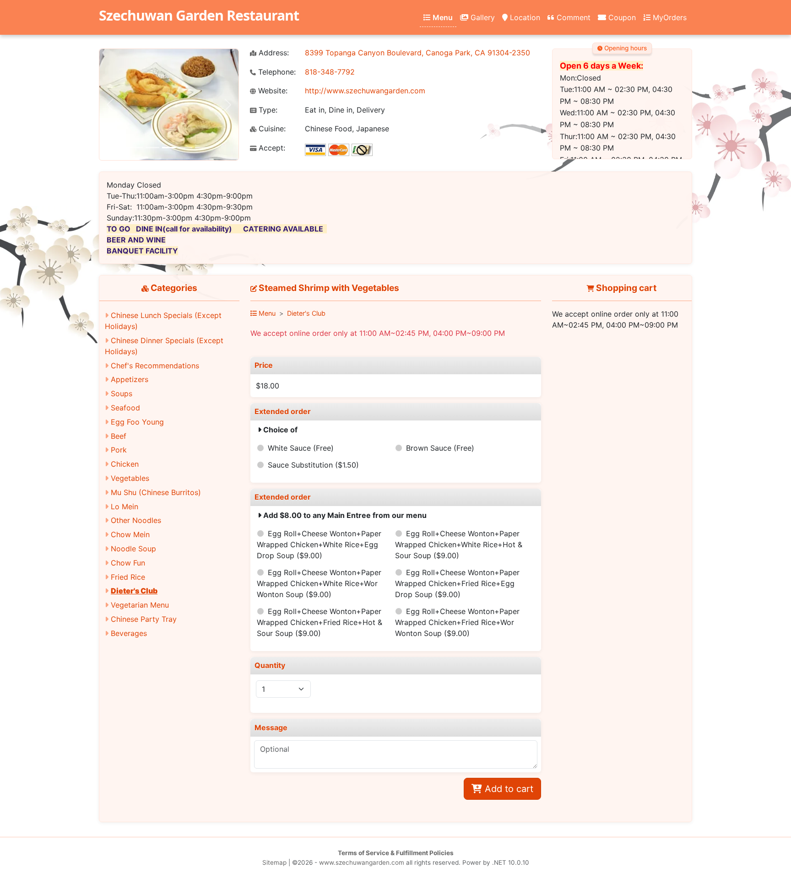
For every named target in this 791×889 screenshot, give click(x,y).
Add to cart (507, 788)
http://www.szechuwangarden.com (365, 90)
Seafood (125, 407)
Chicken (125, 464)
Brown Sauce (440, 448)
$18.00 (267, 385)
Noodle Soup (133, 548)
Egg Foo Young (137, 421)
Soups (121, 393)
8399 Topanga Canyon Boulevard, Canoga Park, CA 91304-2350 (417, 52)
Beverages (129, 633)
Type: (266, 110)
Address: (272, 52)
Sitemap (274, 862)
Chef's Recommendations (155, 365)
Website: (271, 90)
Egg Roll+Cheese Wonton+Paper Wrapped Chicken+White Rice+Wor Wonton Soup (319, 583)
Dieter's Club (134, 590)
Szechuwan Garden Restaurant (199, 15)
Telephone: (276, 72)
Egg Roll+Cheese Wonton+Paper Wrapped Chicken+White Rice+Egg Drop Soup (319, 544)
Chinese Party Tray (144, 619)
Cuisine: (271, 128)
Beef (118, 436)
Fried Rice (128, 577)
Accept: (270, 148)
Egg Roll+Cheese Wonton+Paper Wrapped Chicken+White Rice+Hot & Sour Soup (458, 544)
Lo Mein (124, 506)
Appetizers (129, 379)
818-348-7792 (330, 71)
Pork (119, 449)
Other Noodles (136, 520)
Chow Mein (130, 534)
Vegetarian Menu (140, 604)
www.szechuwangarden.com (361, 862)
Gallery (481, 17)
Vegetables (130, 478)
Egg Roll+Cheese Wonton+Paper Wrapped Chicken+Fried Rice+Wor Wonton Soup (457, 622)
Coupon (621, 17)
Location (524, 17)
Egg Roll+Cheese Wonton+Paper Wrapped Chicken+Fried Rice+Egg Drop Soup (457, 583)
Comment (572, 17)
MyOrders (668, 17)
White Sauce (301, 448)
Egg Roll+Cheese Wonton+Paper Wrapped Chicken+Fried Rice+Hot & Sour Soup (319, 622)
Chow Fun (128, 562)
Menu (442, 17)
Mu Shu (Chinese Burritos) (156, 492)
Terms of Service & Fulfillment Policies (396, 853)
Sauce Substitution (313, 464)
